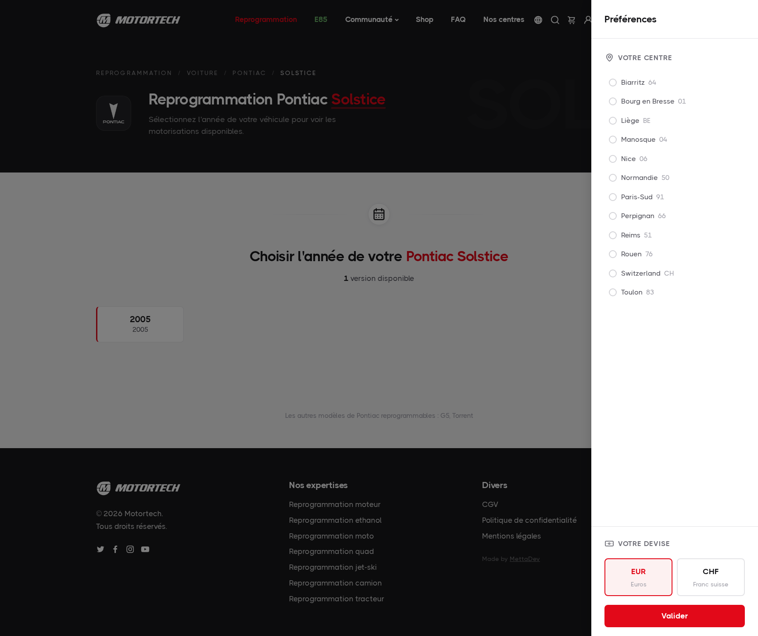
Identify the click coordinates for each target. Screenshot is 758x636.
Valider (674, 615)
